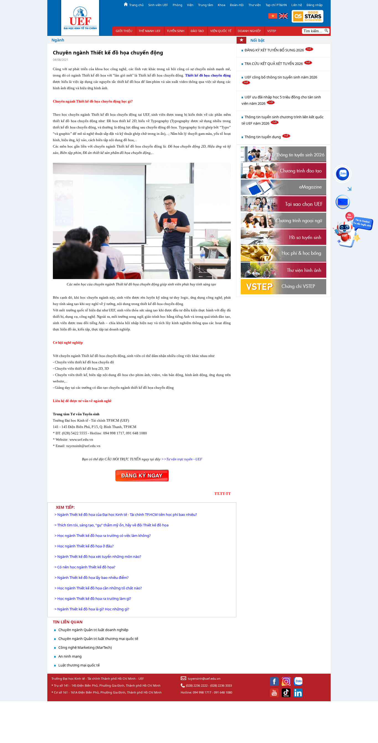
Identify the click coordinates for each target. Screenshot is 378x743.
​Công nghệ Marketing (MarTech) (85, 647)
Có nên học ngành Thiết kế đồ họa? (86, 567)
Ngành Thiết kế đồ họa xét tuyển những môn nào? (99, 556)
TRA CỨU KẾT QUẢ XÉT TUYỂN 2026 (274, 63)
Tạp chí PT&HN (276, 5)
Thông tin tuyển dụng (263, 136)
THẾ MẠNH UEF (149, 31)
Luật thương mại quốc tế (79, 665)
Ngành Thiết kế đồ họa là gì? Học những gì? (93, 609)
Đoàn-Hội (237, 5)
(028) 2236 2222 (197, 685)
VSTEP (271, 31)
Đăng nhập (315, 5)
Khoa (221, 5)
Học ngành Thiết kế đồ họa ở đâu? (85, 546)
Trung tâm (205, 5)
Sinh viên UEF (158, 5)
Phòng (177, 5)
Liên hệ (296, 5)
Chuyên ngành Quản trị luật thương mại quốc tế (98, 638)
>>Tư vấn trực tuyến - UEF (181, 459)
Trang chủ (136, 5)
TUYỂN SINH (175, 31)
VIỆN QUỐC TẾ (220, 31)
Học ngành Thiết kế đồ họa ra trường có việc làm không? (104, 535)
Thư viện (254, 5)
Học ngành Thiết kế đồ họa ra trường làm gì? (94, 598)
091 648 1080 (223, 692)
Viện (190, 5)
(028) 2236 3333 (221, 685)
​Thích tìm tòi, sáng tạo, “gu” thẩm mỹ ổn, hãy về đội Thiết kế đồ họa (113, 525)
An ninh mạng (70, 656)
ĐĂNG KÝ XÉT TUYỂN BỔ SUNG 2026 (275, 50)
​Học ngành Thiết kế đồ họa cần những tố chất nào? (99, 588)
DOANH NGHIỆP (249, 31)
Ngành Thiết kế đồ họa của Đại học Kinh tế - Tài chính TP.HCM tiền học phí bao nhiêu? (127, 514)
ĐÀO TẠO (197, 31)
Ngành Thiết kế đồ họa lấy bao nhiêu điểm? (93, 577)
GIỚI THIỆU (124, 31)
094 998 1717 (202, 692)
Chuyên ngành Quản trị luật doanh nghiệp (93, 629)
